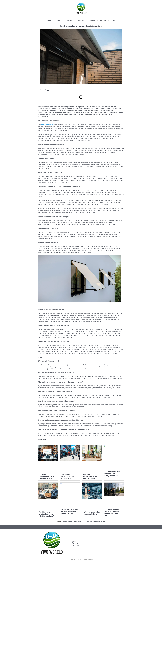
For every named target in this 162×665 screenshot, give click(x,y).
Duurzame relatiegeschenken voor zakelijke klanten (91, 476)
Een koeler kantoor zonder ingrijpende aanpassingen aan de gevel (112, 512)
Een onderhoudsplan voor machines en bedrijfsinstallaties (112, 474)
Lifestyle (69, 20)
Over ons (75, 545)
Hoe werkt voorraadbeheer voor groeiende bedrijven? (47, 476)
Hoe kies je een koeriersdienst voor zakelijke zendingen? (46, 514)
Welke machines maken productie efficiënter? (91, 513)
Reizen (92, 20)
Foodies (103, 20)
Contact (75, 543)
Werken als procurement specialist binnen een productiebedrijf (70, 511)
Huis (58, 20)
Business (81, 20)
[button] (121, 90)
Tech (113, 20)
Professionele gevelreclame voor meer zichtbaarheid (69, 476)
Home (49, 20)
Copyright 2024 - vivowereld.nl (81, 559)
